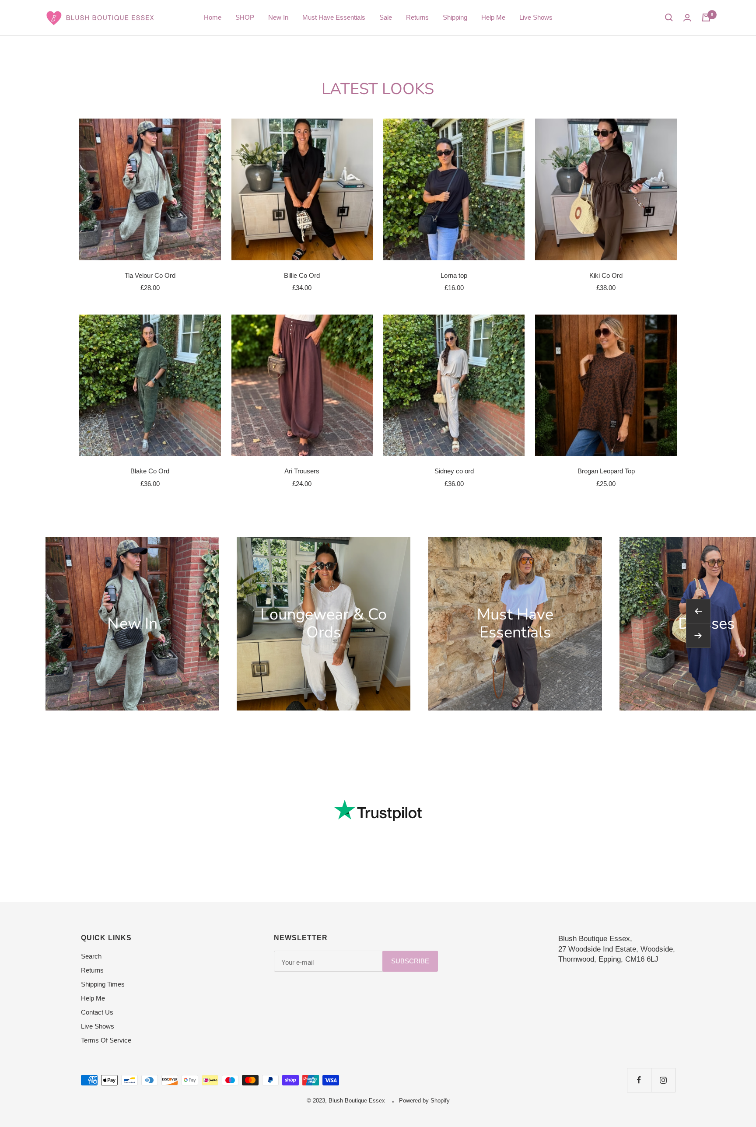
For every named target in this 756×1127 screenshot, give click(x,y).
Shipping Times (103, 984)
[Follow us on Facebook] (639, 1080)
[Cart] (706, 17)
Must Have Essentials (333, 17)
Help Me (493, 17)
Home (212, 17)
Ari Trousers (301, 471)
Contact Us (97, 1012)
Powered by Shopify (424, 1100)
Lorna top (454, 275)
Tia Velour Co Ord (150, 275)
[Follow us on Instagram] (663, 1080)
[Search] (669, 17)
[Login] (687, 17)
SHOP (244, 17)
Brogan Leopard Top (606, 471)
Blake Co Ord (149, 471)
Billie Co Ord (302, 275)
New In (278, 17)
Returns (417, 17)
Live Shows (536, 17)
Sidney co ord (454, 471)
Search (91, 956)
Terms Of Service (106, 1040)
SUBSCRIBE (410, 961)
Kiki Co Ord (606, 275)
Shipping (455, 17)
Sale (385, 17)
